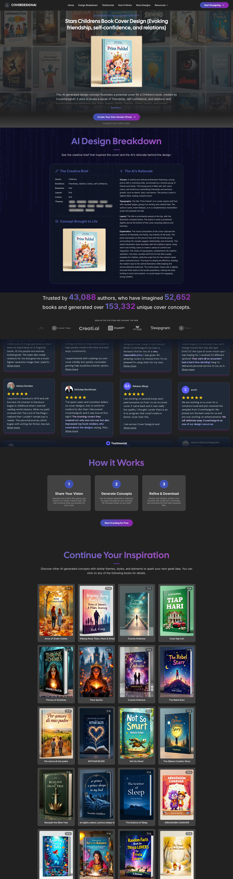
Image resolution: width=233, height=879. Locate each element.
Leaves (103, 202)
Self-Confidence (76, 210)
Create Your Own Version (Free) (114, 117)
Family (72, 206)
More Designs (143, 5)
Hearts (99, 206)
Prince (108, 206)
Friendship (93, 202)
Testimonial (108, 5)
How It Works (125, 5)
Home (71, 5)
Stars (72, 202)
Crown (91, 206)
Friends (82, 206)
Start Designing (212, 5)
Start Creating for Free (117, 523)
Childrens (81, 202)
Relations (89, 210)
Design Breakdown (88, 5)
